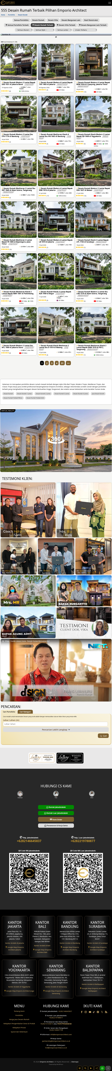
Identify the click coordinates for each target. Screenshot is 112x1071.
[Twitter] (102, 1013)
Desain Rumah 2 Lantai (43, 394)
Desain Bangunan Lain (71, 20)
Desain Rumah (22, 15)
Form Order (56, 819)
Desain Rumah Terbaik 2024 (35, 398)
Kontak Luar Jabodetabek (57, 813)
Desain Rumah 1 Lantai (24, 394)
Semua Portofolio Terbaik (18, 25)
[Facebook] (82, 1012)
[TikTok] (94, 1012)
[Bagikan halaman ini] (96, 1068)
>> (68, 363)
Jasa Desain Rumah (98, 394)
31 (62, 363)
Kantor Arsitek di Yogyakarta (19, 987)
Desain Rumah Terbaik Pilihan (13, 398)
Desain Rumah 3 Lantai (62, 394)
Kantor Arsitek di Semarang (56, 987)
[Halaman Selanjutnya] (108, 1068)
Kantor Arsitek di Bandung (70, 943)
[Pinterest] (98, 1012)
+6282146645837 (29, 841)
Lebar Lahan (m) (11, 720)
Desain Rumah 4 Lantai (80, 394)
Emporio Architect (46, 1062)
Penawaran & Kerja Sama (57, 825)
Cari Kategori (25, 712)
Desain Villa (53, 20)
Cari (104, 735)
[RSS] (106, 1012)
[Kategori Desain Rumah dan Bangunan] (79, 1068)
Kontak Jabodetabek (57, 807)
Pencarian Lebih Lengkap (55, 729)
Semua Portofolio (21, 20)
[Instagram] (86, 1012)
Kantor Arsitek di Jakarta (14, 943)
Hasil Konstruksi (91, 20)
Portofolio (11, 15)
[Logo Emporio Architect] (7, 3)
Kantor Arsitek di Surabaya (97, 943)
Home (3, 15)
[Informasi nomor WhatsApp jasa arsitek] (102, 1068)
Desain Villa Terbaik (66, 25)
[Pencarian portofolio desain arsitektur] (85, 1068)
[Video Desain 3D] (91, 1068)
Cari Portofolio (9, 712)
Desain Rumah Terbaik (43, 25)
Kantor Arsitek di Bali (42, 945)
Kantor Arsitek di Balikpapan (93, 984)
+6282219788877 (83, 841)
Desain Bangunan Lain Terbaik (93, 25)
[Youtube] (90, 1012)
